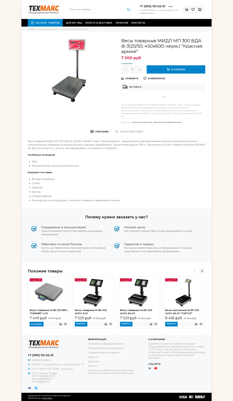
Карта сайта (47, 398)
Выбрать (81, 324)
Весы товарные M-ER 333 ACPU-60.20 (136, 312)
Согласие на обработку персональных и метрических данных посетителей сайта (111, 372)
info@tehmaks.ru (41, 360)
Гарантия (122, 22)
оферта (92, 365)
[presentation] (194, 271)
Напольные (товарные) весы (167, 122)
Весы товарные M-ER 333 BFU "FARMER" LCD (48, 312)
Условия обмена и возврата (104, 352)
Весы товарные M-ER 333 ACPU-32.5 (91, 312)
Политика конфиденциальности (106, 343)
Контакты (138, 22)
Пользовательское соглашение (106, 348)
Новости (93, 357)
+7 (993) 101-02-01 (152, 6)
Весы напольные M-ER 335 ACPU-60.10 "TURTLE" (182, 312)
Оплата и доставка (98, 22)
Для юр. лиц (74, 22)
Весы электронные (142, 122)
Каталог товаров (48, 22)
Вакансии (93, 361)
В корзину (36, 324)
